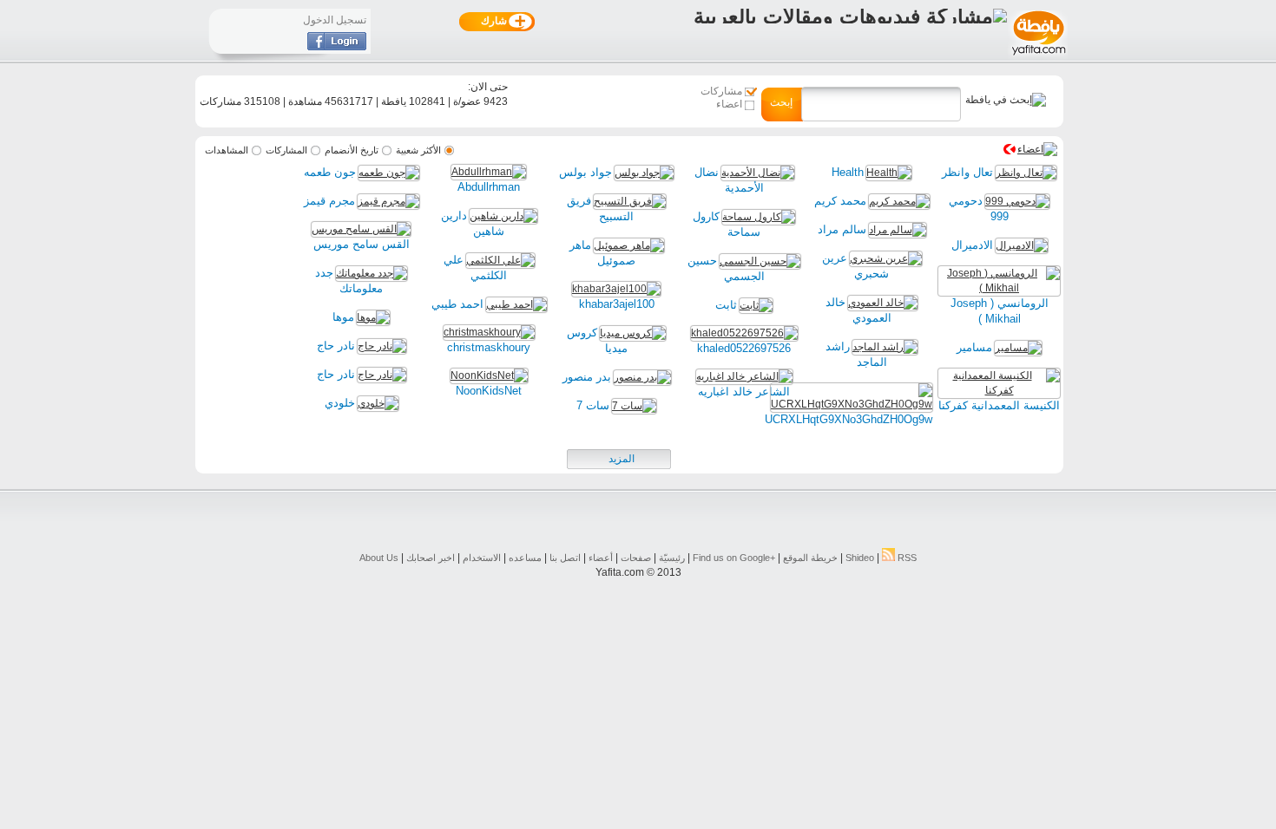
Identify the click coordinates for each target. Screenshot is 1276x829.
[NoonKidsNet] (489, 375)
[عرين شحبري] (886, 258)
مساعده (525, 557)
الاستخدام (482, 557)
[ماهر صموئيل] (629, 245)
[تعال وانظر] (1026, 172)
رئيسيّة (672, 557)
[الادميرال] (1022, 245)
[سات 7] (634, 406)
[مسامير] (1018, 348)
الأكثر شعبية (418, 150)
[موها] (373, 317)
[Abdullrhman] (488, 172)
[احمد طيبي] (516, 304)
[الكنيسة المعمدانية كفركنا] (999, 390)
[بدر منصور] (642, 377)
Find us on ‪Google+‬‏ (734, 557)
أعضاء (601, 557)
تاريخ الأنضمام (351, 150)
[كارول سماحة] (758, 217)
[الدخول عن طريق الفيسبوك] (336, 47)
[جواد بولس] (644, 172)
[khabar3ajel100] (616, 289)
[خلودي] (378, 403)
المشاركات (286, 150)
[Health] (888, 172)
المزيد (621, 459)
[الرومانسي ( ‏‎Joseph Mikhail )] (999, 288)
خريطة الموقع (810, 557)
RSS (906, 557)
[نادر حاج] (382, 346)
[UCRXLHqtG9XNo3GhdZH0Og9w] (851, 404)
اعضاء (729, 104)
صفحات (636, 557)
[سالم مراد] (897, 230)
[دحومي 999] (1017, 201)
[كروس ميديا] (633, 333)
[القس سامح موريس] (361, 229)
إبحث (781, 102)
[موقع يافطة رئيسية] (1038, 57)
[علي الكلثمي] (500, 260)
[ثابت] (756, 305)
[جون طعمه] (388, 172)
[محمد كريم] (899, 201)
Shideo (859, 557)
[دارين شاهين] (503, 216)
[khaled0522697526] (744, 333)
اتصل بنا (565, 557)
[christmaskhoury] (489, 332)
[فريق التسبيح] (630, 201)
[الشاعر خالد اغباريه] (744, 376)
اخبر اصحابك (430, 557)
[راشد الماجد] (885, 347)
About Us (378, 557)
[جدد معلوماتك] (371, 273)
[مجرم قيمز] (388, 201)
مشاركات (721, 91)
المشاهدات (226, 150)
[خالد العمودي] (883, 303)
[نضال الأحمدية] (757, 172)
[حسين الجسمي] (760, 261)
